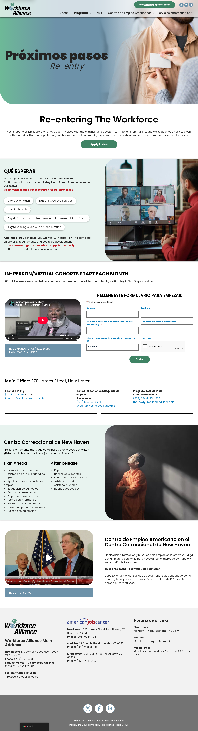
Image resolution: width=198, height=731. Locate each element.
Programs (81, 13)
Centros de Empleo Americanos (129, 13)
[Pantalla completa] (76, 338)
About (64, 13)
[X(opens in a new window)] (181, 5)
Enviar (139, 359)
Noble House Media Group (115, 724)
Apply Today (99, 144)
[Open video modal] (49, 557)
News (98, 13)
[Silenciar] (72, 338)
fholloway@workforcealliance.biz (153, 402)
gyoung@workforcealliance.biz (95, 405)
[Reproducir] (8, 338)
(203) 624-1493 (14, 394)
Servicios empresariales (174, 13)
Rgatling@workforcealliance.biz (24, 398)
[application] (43, 320)
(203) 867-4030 (24, 659)
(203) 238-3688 (87, 647)
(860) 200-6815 (86, 661)
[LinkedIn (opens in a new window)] (191, 5)
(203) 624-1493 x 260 (146, 398)
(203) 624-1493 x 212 (89, 402)
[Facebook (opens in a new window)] (186, 5)
